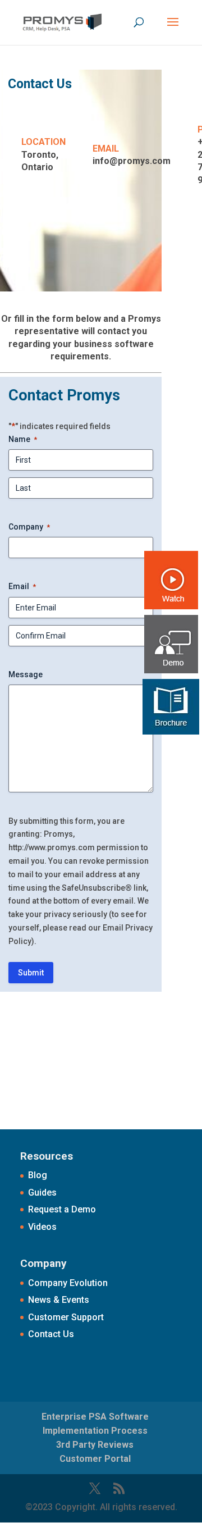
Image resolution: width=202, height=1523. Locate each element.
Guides (42, 1192)
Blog (37, 1175)
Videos (42, 1226)
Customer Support (66, 1317)
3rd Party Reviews (95, 1444)
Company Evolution (68, 1283)
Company (29, 526)
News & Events (58, 1299)
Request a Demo (62, 1209)
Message (25, 674)
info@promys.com (132, 161)
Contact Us (51, 1334)
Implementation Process (95, 1430)
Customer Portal (95, 1458)
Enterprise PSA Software (95, 1416)
